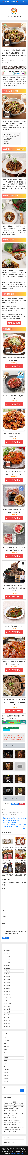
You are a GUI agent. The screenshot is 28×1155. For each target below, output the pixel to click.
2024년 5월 (7, 1017)
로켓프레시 (6, 1046)
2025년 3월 (7, 988)
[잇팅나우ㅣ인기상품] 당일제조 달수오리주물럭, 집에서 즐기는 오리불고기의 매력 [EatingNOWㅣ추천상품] (13, 1122)
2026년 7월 (7, 953)
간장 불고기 (6, 812)
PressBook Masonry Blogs (17, 1153)
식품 (4, 809)
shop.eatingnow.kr (18, 60)
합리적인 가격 (7, 140)
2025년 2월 (7, 991)
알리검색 (22, 804)
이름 (3, 910)
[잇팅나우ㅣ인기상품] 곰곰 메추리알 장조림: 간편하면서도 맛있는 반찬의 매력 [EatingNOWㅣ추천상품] (14, 1109)
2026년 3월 (7, 965)
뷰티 (5, 1055)
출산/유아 (6, 1075)
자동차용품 (6, 1069)
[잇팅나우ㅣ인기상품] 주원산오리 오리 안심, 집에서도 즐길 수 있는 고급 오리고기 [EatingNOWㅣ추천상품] (14, 1115)
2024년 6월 (7, 1015)
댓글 (3, 888)
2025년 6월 (7, 979)
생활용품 (6, 1058)
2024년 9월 (7, 1006)
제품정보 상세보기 (14, 323)
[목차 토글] (17, 134)
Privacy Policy (11, 3)
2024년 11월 (7, 1000)
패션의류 (6, 1078)
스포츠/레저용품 (7, 1061)
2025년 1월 (7, 994)
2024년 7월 (7, 1012)
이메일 (4, 916)
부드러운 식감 (5, 814)
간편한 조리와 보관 (8, 138)
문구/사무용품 (7, 1049)
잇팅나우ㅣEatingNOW (14, 16)
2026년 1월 (7, 971)
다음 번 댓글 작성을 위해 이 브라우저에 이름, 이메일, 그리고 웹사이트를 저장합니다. (14, 933)
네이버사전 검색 (15, 727)
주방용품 (6, 1072)
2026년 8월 (7, 950)
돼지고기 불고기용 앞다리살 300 (16, 812)
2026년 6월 (7, 956)
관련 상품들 (6, 143)
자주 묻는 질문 (7, 141)
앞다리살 (10, 814)
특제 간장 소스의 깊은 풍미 (10, 136)
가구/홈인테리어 (7, 1037)
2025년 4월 (7, 985)
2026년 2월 (7, 968)
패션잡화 (6, 1081)
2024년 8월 (7, 1009)
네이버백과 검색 (6, 727)
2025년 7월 (7, 976)
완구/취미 (6, 1066)
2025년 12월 (7, 974)
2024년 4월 (7, 1020)
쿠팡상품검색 (15, 804)
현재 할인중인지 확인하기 (14, 366)
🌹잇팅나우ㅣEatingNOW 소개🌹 (10, 1)
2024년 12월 (7, 997)
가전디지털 (6, 1040)
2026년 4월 (7, 962)
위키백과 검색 (6, 730)
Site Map (18, 3)
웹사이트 (4, 923)
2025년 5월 (7, 982)
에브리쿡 (14, 814)
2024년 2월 (7, 1026)
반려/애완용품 (7, 1052)
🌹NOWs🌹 (22, 1)
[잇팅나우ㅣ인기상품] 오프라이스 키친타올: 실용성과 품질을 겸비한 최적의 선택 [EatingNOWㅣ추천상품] (14, 1129)
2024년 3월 (7, 1023)
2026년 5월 (7, 959)
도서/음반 (6, 1043)
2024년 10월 (7, 1003)
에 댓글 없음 (6, 63)
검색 (5, 1088)
